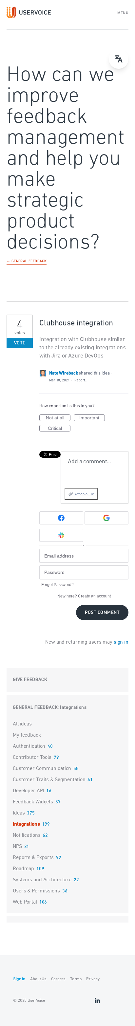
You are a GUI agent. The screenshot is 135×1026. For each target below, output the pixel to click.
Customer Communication (42, 768)
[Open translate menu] (118, 59)
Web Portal (25, 902)
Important (92, 418)
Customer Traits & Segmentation (49, 779)
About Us (38, 979)
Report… (80, 380)
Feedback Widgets (33, 802)
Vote (20, 343)
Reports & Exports (33, 857)
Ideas (19, 813)
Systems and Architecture (42, 880)
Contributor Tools (32, 757)
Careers (58, 979)
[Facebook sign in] (61, 517)
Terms (75, 979)
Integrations (73, 707)
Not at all (58, 418)
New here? (84, 596)
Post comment (102, 612)
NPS (17, 846)
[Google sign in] (106, 517)
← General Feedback (27, 262)
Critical (59, 428)
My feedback (27, 735)
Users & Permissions (36, 891)
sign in (121, 642)
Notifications (26, 835)
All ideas (22, 724)
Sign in (19, 979)
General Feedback (35, 707)
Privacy (92, 979)
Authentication (29, 746)
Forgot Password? (57, 584)
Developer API (28, 791)
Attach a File (84, 494)
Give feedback (30, 680)
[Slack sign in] (61, 535)
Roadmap (23, 868)
